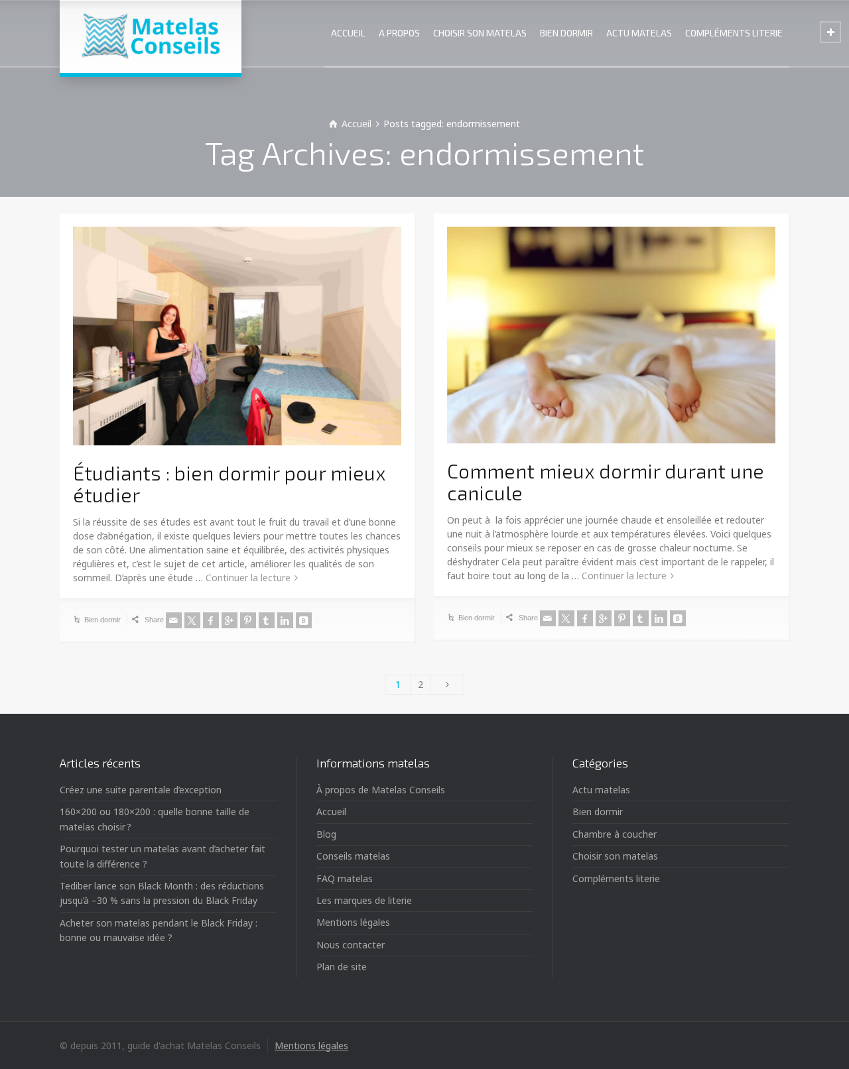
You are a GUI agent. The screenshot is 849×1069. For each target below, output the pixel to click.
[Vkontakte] (304, 620)
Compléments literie (616, 878)
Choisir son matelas (615, 856)
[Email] (174, 620)
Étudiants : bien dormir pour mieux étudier (229, 483)
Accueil (331, 811)
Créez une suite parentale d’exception (141, 789)
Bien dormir (102, 620)
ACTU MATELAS (639, 32)
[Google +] (229, 620)
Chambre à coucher (614, 834)
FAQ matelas (344, 878)
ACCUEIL (348, 32)
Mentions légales (353, 922)
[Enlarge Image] (237, 336)
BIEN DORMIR (566, 32)
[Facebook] (211, 620)
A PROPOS (399, 32)
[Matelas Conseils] (150, 36)
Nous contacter (350, 944)
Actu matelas (601, 789)
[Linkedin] (285, 620)
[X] (192, 620)
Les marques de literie (364, 900)
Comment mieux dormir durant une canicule (605, 481)
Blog (326, 834)
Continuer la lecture (248, 577)
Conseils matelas (353, 856)
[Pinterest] (248, 620)
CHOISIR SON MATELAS (480, 32)
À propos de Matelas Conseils (380, 789)
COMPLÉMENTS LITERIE (734, 32)
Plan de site (341, 966)
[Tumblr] (267, 620)
